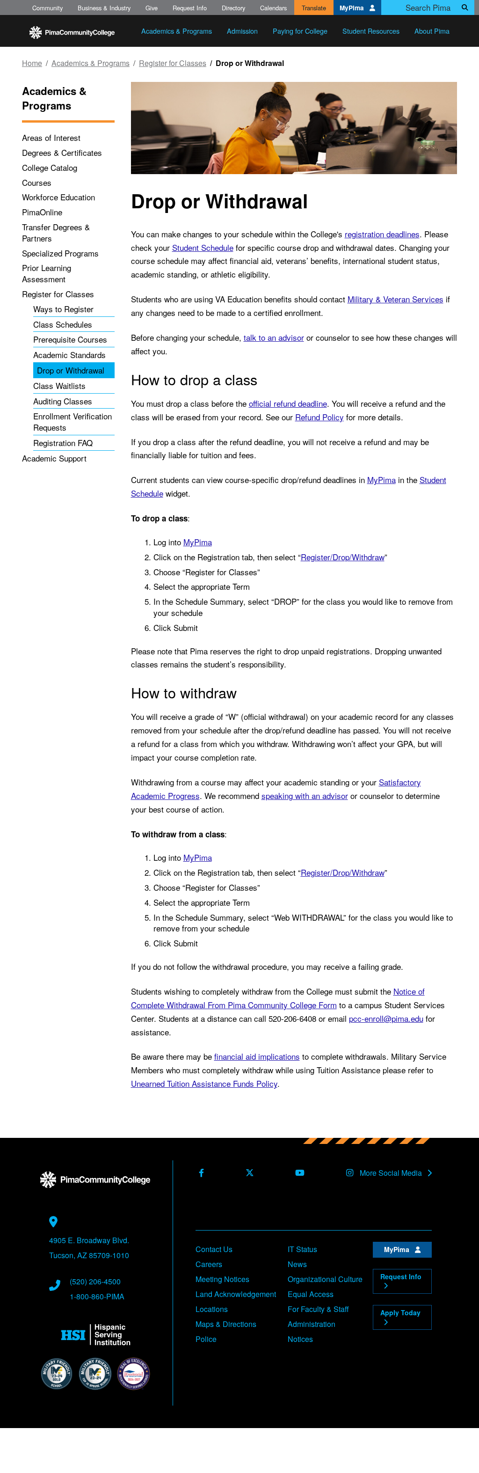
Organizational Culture (325, 1279)
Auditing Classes (62, 401)
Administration (311, 1324)
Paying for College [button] (300, 31)
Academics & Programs (90, 63)
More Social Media (392, 1173)
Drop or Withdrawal (70, 370)
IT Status (302, 1249)
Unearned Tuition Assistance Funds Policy (204, 1083)
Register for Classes (172, 63)
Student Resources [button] (370, 31)
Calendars (273, 7)
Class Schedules (62, 324)
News (297, 1264)
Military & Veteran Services (395, 299)
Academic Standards (69, 354)
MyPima (353, 7)
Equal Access (311, 1294)
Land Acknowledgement (236, 1294)
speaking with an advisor (304, 795)
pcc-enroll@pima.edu (386, 1018)
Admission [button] (242, 31)
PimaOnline (42, 212)
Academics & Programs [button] (176, 31)
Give (151, 7)
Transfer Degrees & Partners (56, 232)
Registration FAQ (63, 442)
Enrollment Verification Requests (72, 421)
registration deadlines (382, 234)
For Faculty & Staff (318, 1309)
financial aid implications (257, 1056)
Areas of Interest (51, 137)
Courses (36, 182)
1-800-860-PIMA (97, 1296)
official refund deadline (288, 403)
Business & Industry (104, 7)
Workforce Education (58, 197)
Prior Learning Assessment (46, 273)
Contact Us (214, 1249)
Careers (209, 1264)
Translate (314, 7)
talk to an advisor (274, 337)
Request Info (190, 7)
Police (206, 1339)
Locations (212, 1309)
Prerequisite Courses (70, 339)
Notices (300, 1339)
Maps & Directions (226, 1324)
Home (32, 63)
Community (47, 7)
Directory (233, 7)
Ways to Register (63, 309)
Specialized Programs (60, 253)
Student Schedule (202, 247)
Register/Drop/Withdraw (343, 557)
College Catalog (49, 167)
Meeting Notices (222, 1279)
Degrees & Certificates (62, 152)
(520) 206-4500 (95, 1281)
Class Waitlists (59, 385)
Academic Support (54, 458)
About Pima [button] (432, 31)
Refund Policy (319, 417)
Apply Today (400, 1312)
